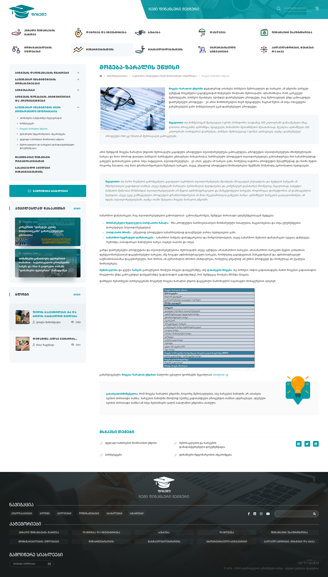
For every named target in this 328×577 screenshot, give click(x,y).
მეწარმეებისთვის (117, 76)
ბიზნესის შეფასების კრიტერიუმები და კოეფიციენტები (42, 99)
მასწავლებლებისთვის (164, 541)
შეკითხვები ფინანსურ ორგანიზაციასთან (32, 159)
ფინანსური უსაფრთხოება (289, 532)
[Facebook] (299, 444)
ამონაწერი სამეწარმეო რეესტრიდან (41, 118)
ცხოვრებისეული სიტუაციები (226, 541)
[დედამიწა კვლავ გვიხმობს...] (22, 343)
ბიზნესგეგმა (27, 123)
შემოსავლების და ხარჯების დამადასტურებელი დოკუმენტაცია (47, 146)
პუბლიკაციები (21, 513)
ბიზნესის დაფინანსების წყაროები (42, 73)
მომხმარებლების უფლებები (38, 541)
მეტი (76, 209)
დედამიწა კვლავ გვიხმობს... (55, 339)
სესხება (164, 532)
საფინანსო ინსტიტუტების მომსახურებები (35, 81)
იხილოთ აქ (220, 374)
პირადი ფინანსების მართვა (39, 532)
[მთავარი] (100, 76)
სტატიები (137, 513)
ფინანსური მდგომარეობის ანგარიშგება (42, 134)
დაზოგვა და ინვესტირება (101, 532)
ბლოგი (45, 513)
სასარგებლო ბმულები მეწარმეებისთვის (32, 170)
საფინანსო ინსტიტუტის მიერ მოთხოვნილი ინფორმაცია (38, 109)
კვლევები (64, 513)
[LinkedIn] (316, 444)
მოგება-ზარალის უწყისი (34, 128)
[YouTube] (268, 514)
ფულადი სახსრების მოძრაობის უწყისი (42, 139)
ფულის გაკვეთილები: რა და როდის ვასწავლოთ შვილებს (55, 314)
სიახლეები (114, 513)
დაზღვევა (226, 532)
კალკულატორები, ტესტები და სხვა (289, 541)
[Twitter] (307, 444)
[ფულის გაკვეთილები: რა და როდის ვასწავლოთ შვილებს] (22, 317)
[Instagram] (261, 514)
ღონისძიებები (89, 513)
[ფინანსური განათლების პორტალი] (27, 11)
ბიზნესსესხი (25, 90)
